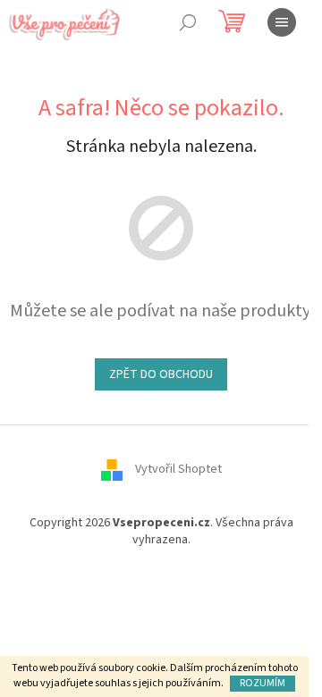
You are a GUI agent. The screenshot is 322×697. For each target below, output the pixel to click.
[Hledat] (188, 22)
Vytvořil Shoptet (178, 469)
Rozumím (262, 683)
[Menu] (282, 22)
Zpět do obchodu (161, 374)
